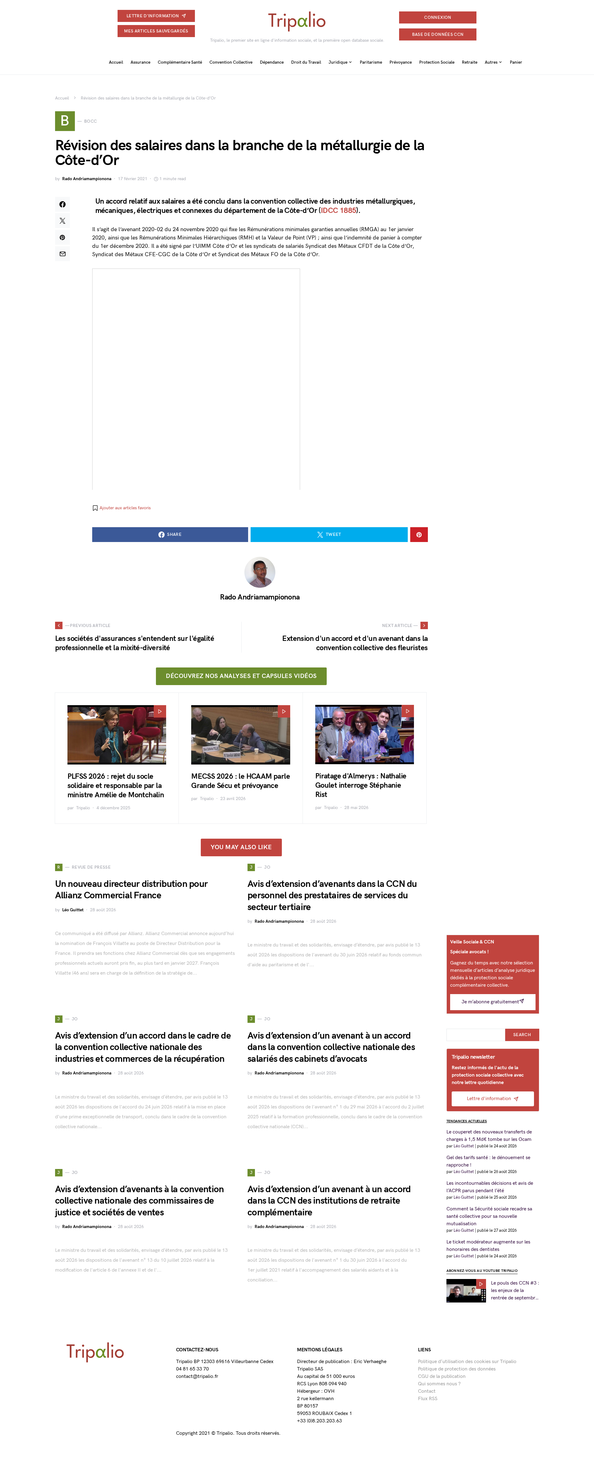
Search (522, 1034)
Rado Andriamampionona (86, 178)
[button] (121, 508)
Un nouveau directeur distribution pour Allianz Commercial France (131, 890)
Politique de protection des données (457, 1369)
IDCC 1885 (338, 210)
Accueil (62, 98)
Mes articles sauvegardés (156, 31)
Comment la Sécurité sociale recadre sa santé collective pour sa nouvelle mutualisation (489, 1216)
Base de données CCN (438, 34)
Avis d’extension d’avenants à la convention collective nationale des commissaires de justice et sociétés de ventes (139, 1201)
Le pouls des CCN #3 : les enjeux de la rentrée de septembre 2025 (515, 1291)
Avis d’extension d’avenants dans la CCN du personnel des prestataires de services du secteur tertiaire (332, 896)
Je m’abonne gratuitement (490, 1002)
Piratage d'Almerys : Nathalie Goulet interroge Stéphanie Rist (361, 785)
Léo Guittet (73, 910)
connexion (437, 17)
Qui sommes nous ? (439, 1384)
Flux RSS (427, 1399)
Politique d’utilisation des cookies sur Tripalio (467, 1362)
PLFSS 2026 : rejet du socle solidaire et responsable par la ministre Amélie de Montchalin (115, 785)
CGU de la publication (442, 1376)
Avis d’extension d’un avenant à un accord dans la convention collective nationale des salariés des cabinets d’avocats (331, 1047)
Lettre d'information (153, 16)
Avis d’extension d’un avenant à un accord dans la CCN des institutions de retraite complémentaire (329, 1201)
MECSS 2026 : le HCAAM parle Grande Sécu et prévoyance (240, 781)
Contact (427, 1391)
